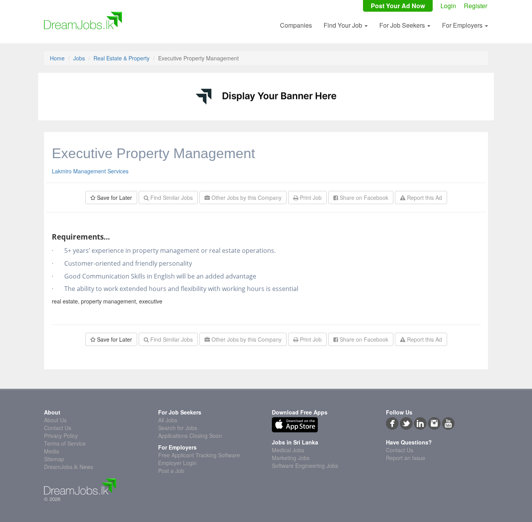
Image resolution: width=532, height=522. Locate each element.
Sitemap (54, 459)
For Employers (463, 25)
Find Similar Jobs (171, 197)
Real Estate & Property (121, 58)
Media (51, 451)
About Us (55, 420)
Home (57, 58)
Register (475, 6)
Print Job (310, 197)
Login (448, 6)
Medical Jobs (288, 450)
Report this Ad (423, 197)
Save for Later (113, 197)
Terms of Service (65, 443)
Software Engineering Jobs (305, 465)
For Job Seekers (402, 25)
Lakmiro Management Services (90, 171)
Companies (296, 25)
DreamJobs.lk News (68, 467)
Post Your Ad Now (398, 6)
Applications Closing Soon (190, 435)
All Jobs (167, 420)
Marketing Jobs (291, 458)
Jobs (79, 58)
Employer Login (177, 463)
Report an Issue (405, 458)
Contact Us (57, 428)
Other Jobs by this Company (246, 197)
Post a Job (171, 470)
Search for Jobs (177, 428)
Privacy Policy (61, 435)
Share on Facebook (363, 197)
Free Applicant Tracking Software (199, 455)
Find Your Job (344, 25)
